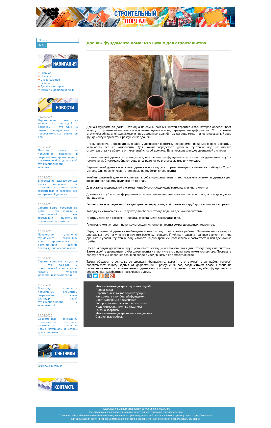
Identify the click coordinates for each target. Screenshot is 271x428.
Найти (42, 45)
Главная (45, 72)
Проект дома (104, 289)
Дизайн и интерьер (52, 86)
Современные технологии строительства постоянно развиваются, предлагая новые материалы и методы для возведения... (58, 325)
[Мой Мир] (107, 276)
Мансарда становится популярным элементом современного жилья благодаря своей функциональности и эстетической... (58, 297)
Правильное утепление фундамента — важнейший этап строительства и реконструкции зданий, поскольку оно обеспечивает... (58, 241)
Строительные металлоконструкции (120, 293)
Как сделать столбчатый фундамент (120, 296)
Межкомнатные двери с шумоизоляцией (123, 286)
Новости (45, 76)
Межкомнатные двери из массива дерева (123, 313)
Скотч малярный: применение (115, 299)
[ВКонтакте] (89, 276)
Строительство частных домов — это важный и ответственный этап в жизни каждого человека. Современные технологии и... (58, 268)
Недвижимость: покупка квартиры (118, 306)
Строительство (50, 79)
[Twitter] (95, 276)
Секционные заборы (109, 316)
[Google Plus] (112, 276)
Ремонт (45, 83)
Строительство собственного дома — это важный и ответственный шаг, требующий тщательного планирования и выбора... (58, 214)
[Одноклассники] (101, 276)
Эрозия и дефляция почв (57, 89)
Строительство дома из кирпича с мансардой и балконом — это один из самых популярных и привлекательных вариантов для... (58, 128)
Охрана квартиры (107, 310)
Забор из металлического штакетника (121, 303)
